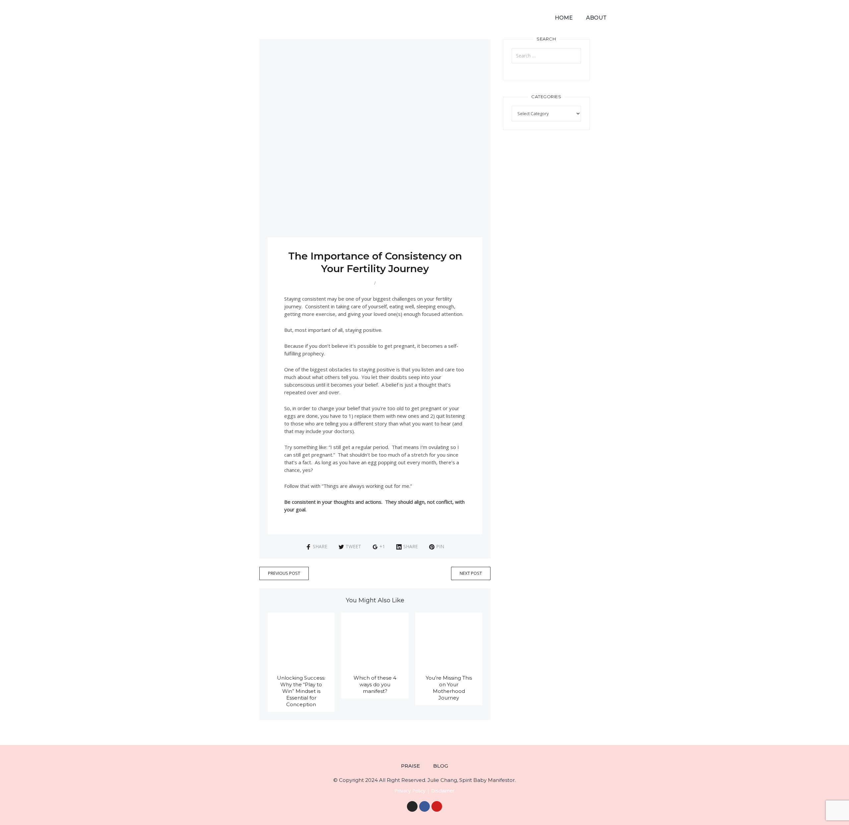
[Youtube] (436, 806)
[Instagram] (412, 806)
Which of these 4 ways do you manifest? (375, 684)
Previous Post (284, 573)
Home (564, 18)
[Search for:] (546, 55)
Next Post (471, 573)
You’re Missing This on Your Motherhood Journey (449, 688)
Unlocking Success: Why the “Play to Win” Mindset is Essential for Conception (301, 691)
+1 (382, 546)
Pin (440, 546)
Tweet (353, 546)
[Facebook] (424, 806)
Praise (410, 766)
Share (320, 546)
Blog (440, 766)
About (596, 18)
